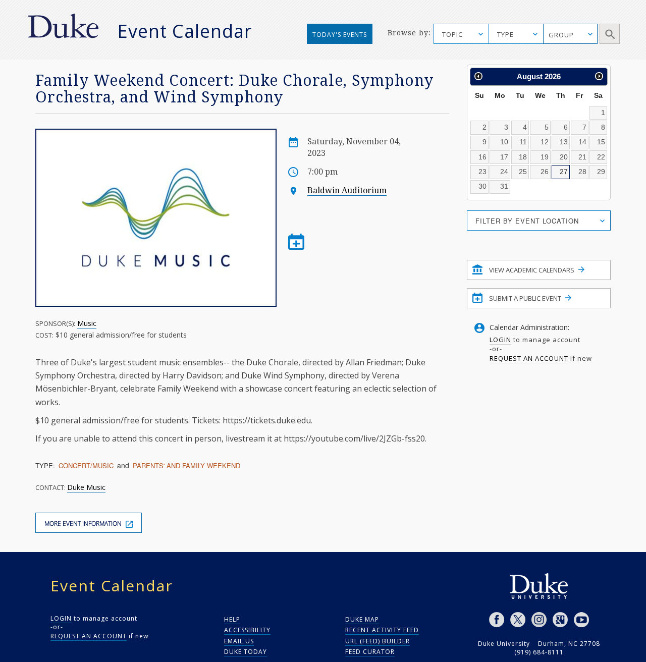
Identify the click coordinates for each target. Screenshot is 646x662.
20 (564, 157)
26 (545, 172)
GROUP (561, 34)
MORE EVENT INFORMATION (83, 523)
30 (482, 186)
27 (564, 172)
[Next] (599, 76)
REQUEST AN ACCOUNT (529, 358)
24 (504, 172)
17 (504, 157)
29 (601, 172)
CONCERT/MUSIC (86, 465)
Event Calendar (184, 31)
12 (545, 142)
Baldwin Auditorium (347, 190)
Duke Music (86, 487)
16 (482, 157)
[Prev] (478, 76)
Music (86, 323)
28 (582, 172)
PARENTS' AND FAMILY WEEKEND (186, 465)
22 (601, 157)
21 (582, 157)
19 (545, 157)
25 (523, 172)
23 (482, 172)
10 (504, 142)
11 (523, 142)
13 (564, 142)
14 (582, 142)
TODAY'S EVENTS (339, 34)
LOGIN (500, 339)
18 (523, 157)
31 (504, 186)
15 (601, 142)
